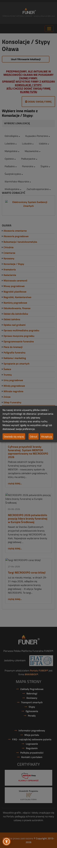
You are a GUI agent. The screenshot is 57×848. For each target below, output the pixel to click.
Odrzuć (33, 436)
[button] (6, 841)
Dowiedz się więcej (14, 436)
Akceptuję (46, 436)
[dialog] (28, 424)
